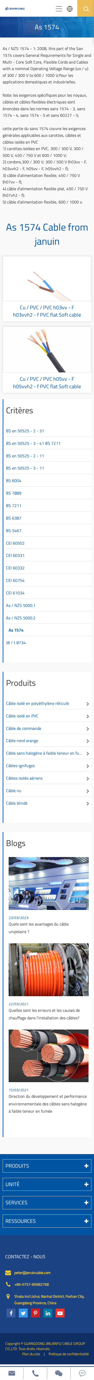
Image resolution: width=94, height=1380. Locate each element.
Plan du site (31, 1354)
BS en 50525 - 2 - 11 (25, 456)
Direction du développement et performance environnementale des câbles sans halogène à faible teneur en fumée (48, 1103)
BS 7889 (13, 493)
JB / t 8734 (16, 642)
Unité (12, 1184)
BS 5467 (13, 530)
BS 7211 (13, 505)
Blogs (16, 843)
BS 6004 (13, 480)
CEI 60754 (15, 580)
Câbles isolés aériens (24, 778)
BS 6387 (13, 518)
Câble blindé (16, 803)
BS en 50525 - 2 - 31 (25, 431)
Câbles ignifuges (20, 765)
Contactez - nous (25, 1256)
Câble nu (13, 790)
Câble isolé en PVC (22, 716)
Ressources (20, 1221)
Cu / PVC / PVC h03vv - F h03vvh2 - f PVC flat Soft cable (47, 311)
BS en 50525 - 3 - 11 (25, 468)
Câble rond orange (22, 740)
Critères (19, 410)
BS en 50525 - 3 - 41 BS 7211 (33, 443)
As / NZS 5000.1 (21, 605)
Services (16, 1202)
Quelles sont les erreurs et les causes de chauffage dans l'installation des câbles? (44, 1014)
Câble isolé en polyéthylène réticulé (37, 703)
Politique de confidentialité (69, 1354)
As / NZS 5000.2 (21, 618)
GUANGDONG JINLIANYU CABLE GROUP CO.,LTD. (45, 1346)
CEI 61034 (15, 593)
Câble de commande (23, 728)
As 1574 (16, 630)
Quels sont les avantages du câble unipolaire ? (39, 928)
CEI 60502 (15, 543)
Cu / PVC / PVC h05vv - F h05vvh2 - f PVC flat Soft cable (47, 382)
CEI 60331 (15, 555)
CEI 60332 (15, 568)
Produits (21, 682)
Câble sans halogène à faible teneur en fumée (46, 753)
